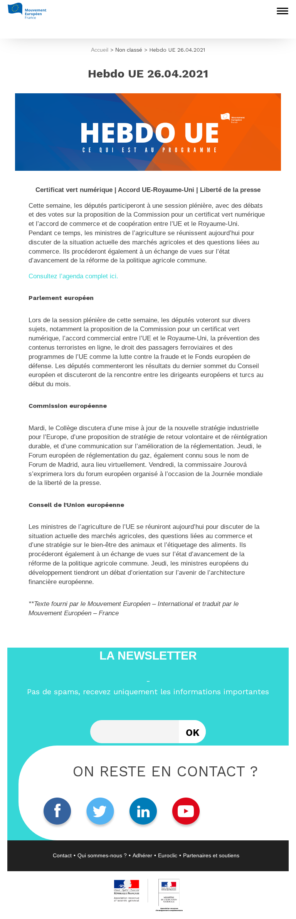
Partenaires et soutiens (211, 855)
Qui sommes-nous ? (102, 855)
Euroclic (167, 855)
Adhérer (142, 855)
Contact (62, 855)
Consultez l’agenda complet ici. (73, 276)
